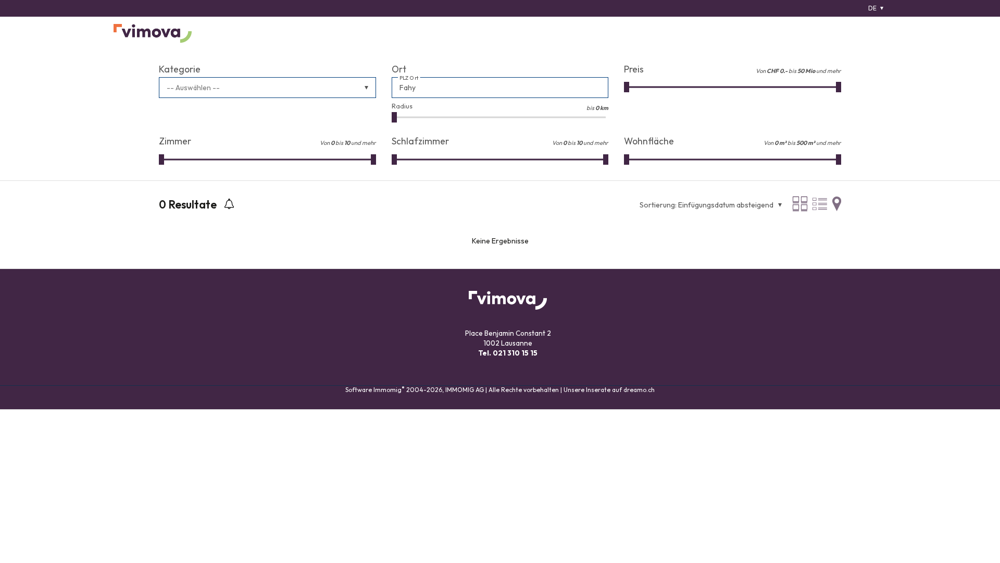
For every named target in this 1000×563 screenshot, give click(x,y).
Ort (399, 69)
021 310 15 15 (515, 353)
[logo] (153, 33)
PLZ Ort (409, 78)
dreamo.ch (639, 390)
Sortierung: (658, 205)
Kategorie (180, 69)
